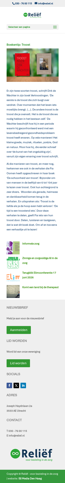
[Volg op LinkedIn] (23, 385)
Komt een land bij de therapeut (40, 287)
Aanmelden (18, 330)
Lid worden (18, 363)
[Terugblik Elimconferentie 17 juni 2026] (13, 278)
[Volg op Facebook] (9, 385)
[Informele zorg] (13, 248)
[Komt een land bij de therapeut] (13, 292)
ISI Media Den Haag (30, 478)
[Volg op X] (16, 385)
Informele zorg (30, 243)
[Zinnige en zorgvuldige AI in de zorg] (13, 263)
